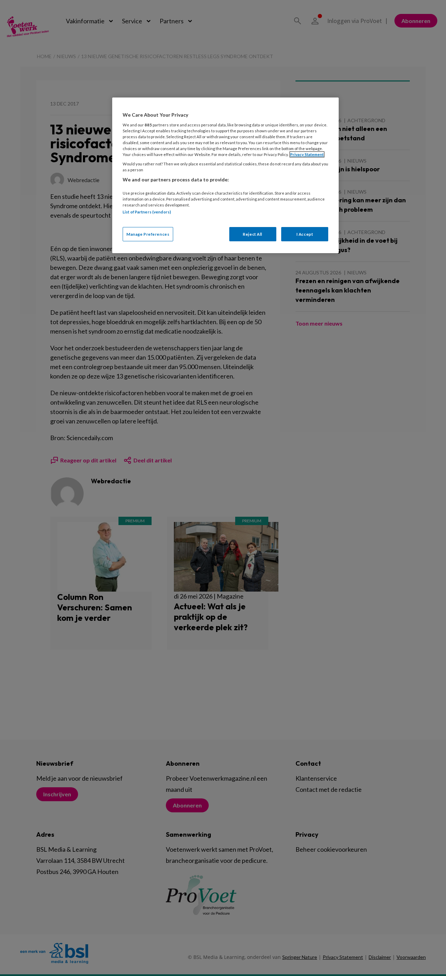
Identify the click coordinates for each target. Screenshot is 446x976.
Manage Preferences (147, 234)
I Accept (305, 234)
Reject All (252, 234)
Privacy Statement (307, 154)
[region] (225, 175)
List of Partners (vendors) (147, 212)
